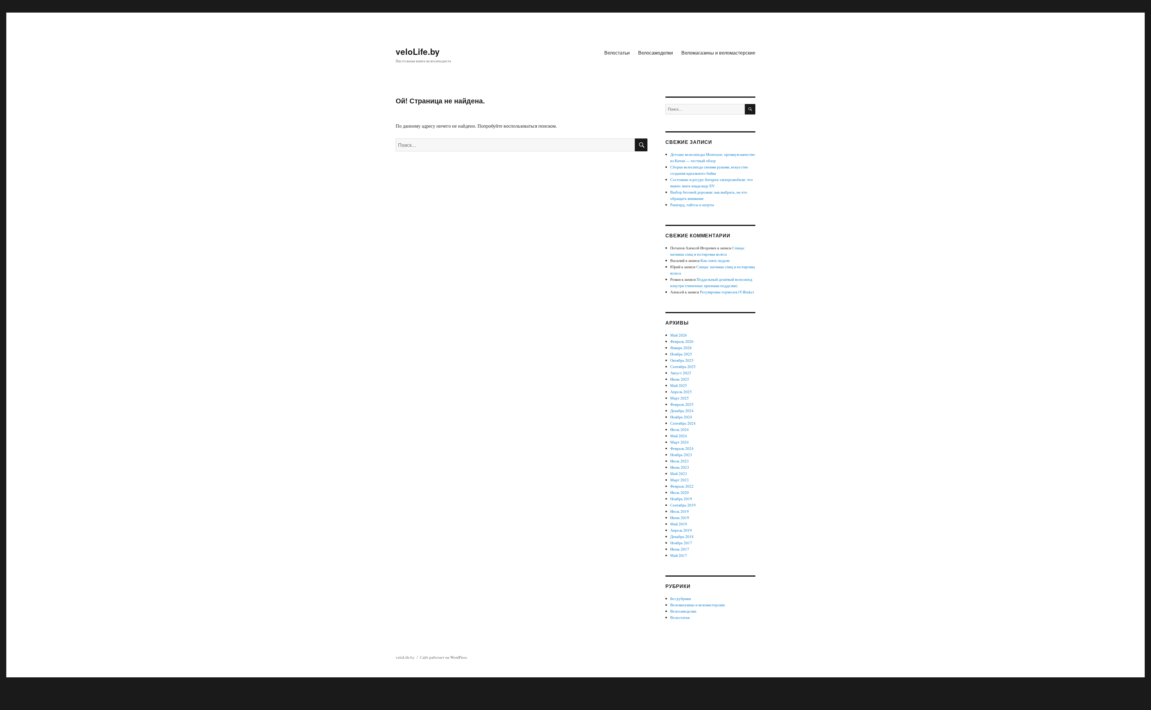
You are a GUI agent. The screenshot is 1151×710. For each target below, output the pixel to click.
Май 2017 (678, 555)
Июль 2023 (679, 461)
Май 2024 (678, 435)
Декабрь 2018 (682, 536)
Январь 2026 (681, 347)
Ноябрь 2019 (681, 498)
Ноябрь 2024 (681, 417)
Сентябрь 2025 (683, 366)
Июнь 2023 (679, 467)
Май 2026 (678, 335)
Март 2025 (679, 398)
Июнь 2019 (679, 517)
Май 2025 (678, 385)
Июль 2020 (679, 492)
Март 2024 (679, 442)
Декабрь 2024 (682, 410)
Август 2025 (680, 373)
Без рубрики (680, 598)
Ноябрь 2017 (681, 542)
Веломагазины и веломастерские (718, 52)
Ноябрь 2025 (681, 354)
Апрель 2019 (681, 530)
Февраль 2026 (682, 341)
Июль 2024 (679, 429)
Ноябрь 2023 (681, 454)
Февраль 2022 (682, 486)
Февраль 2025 (682, 404)
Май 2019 (678, 524)
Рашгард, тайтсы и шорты (692, 204)
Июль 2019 (679, 511)
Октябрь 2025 (682, 360)
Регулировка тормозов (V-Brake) (727, 292)
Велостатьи (617, 52)
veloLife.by (418, 51)
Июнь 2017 (679, 549)
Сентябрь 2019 (683, 505)
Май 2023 (678, 473)
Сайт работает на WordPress (443, 657)
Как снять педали (715, 260)
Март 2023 (679, 480)
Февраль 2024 (682, 448)
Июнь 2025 (679, 379)
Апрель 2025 (681, 391)
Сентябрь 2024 (683, 423)
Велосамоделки (655, 52)
